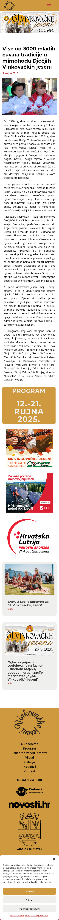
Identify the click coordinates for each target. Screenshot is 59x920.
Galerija (29, 762)
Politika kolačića (17, 915)
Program (29, 748)
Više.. (10, 608)
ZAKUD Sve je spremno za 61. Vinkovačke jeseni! (28, 603)
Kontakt (29, 771)
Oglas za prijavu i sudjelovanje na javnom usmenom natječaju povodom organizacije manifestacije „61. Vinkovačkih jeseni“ (26, 671)
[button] (54, 859)
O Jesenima (29, 744)
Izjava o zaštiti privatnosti (36, 915)
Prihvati (29, 891)
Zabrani (29, 899)
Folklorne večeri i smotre (29, 753)
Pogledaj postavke (29, 908)
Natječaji (29, 767)
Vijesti (29, 757)
